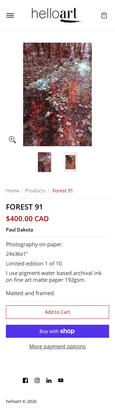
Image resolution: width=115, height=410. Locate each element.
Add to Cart (57, 312)
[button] (104, 15)
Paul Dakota (19, 229)
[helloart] (56, 15)
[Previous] (10, 94)
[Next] (104, 94)
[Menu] (10, 15)
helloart (13, 401)
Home (12, 190)
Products (35, 190)
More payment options (57, 346)
